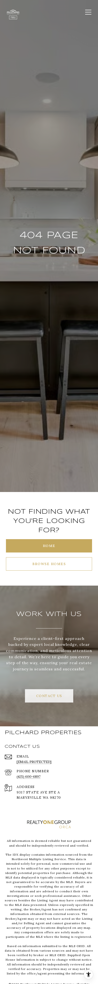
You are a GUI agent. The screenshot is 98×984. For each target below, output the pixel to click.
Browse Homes (49, 564)
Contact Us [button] (49, 696)
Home (49, 546)
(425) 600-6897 (28, 776)
